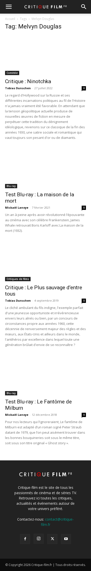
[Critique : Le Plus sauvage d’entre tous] (45, 261)
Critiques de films (18, 279)
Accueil (10, 19)
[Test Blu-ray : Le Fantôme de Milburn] (45, 375)
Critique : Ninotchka (28, 81)
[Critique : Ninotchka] (45, 55)
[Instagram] (39, 539)
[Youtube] (66, 539)
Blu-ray (11, 186)
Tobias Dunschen (18, 88)
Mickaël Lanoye (16, 207)
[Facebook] (25, 539)
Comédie (12, 73)
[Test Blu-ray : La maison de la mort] (45, 168)
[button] (9, 7)
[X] (52, 539)
